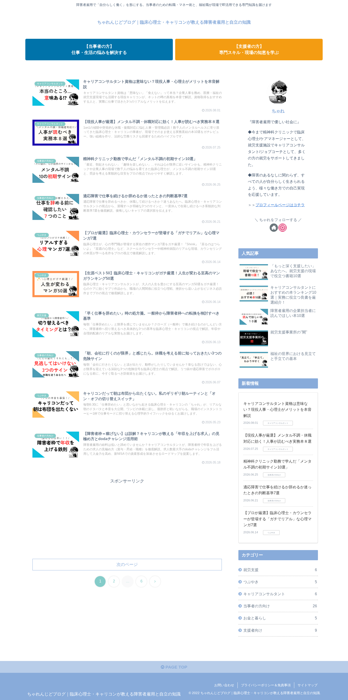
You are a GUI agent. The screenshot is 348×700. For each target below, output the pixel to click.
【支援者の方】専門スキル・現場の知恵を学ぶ (249, 49)
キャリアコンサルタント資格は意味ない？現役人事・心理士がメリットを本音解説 (277, 410)
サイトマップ (307, 685)
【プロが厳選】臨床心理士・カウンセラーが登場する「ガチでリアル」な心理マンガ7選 (277, 519)
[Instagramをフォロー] (282, 227)
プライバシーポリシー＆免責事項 (266, 685)
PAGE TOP (175, 667)
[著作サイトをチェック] (274, 227)
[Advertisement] (127, 518)
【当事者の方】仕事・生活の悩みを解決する (99, 49)
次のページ (127, 564)
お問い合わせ (224, 685)
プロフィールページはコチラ (280, 205)
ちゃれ (278, 111)
